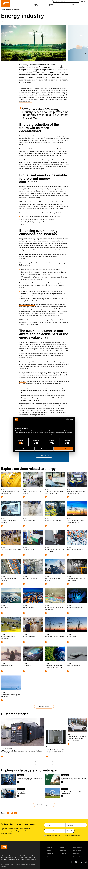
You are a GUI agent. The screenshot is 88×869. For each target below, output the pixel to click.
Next (86, 53)
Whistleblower (64, 857)
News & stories (51, 5)
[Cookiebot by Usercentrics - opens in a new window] (67, 419)
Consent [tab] (23, 424)
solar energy (23, 151)
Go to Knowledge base (44, 805)
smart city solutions (49, 410)
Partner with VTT (77, 850)
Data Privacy (50, 857)
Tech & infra (63, 850)
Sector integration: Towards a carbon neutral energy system (40, 216)
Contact (83, 5)
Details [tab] (44, 424)
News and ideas (77, 847)
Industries (16, 5)
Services (26, 5)
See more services (44, 706)
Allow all (64, 448)
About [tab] (64, 424)
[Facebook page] (71, 862)
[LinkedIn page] (81, 862)
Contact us (63, 853)
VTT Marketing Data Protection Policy (70, 835)
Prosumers (22, 381)
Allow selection (44, 448)
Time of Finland (77, 857)
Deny (24, 448)
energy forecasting (54, 364)
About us (72, 5)
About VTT (50, 847)
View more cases (44, 763)
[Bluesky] (15, 813)
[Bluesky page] (76, 862)
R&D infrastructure (38, 5)
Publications (50, 853)
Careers (63, 5)
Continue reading (44, 456)
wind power (63, 149)
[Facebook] (8, 813)
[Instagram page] (85, 862)
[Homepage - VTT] (5, 3)
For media (76, 853)
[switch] (36, 443)
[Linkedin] (12, 813)
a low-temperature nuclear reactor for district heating (46, 164)
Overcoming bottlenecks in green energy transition (37, 219)
